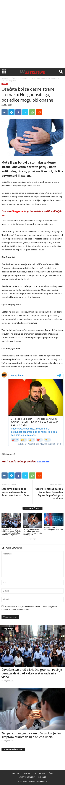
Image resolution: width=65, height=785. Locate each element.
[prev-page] (30, 539)
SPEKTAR (26, 773)
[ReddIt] (39, 112)
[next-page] (34, 539)
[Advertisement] (32, 34)
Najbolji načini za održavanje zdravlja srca (53, 528)
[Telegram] (11, 112)
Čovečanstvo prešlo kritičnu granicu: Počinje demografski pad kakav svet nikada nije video (11, 532)
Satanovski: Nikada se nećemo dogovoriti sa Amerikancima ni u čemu (16, 492)
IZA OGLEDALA (39, 773)
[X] (25, 112)
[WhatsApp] (32, 112)
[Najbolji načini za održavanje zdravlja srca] (53, 519)
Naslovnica (6, 78)
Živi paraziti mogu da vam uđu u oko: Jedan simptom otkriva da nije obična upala (32, 532)
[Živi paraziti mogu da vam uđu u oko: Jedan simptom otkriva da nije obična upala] (32, 520)
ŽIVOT (14, 78)
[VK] (5, 112)
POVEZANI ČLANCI (32, 508)
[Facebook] (18, 112)
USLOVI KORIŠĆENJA (27, 777)
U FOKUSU (16, 773)
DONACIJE (42, 777)
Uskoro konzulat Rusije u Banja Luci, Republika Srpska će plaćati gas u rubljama (49, 493)
